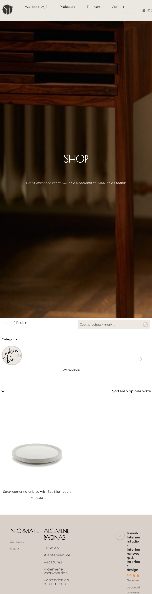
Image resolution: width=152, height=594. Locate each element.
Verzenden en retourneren (56, 582)
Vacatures (53, 562)
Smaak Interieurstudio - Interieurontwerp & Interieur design (133, 551)
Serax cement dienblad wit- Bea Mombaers (37, 491)
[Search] (145, 324)
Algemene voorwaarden (56, 571)
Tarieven (51, 548)
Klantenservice (57, 555)
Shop (14, 548)
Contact (16, 541)
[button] (5, 359)
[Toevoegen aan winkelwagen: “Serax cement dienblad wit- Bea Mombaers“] (70, 483)
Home (6, 322)
